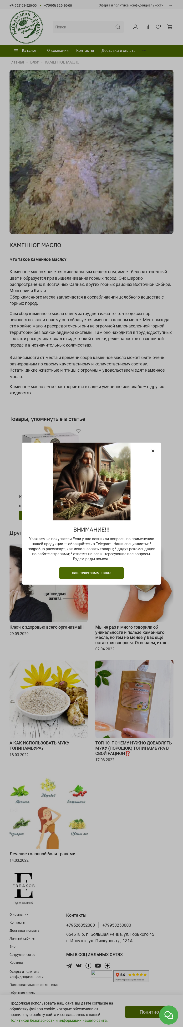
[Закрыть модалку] (153, 451)
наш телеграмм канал (91, 572)
